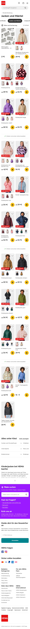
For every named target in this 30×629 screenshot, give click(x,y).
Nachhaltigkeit (5, 595)
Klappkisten (4, 583)
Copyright (10, 610)
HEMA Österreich (20, 597)
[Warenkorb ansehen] (23, 3)
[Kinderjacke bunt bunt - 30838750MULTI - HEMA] (7, 119)
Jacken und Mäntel (15, 21)
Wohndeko (4, 578)
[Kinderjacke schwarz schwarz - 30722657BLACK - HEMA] (7, 274)
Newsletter (19, 573)
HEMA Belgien (20, 592)
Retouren (5, 505)
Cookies (3, 610)
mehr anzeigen (24, 438)
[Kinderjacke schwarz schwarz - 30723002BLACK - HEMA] (26, 231)
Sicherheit (4, 602)
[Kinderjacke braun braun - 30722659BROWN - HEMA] (3, 274)
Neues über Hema (6, 590)
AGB (26, 608)
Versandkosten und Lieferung (11, 503)
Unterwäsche (5, 448)
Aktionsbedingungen (7, 598)
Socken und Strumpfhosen (9, 443)
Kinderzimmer (5, 454)
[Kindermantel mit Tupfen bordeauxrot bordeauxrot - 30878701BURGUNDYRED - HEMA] (17, 83)
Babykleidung (5, 573)
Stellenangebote (6, 593)
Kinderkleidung (7, 13)
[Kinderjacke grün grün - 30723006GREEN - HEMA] (21, 231)
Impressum (17, 610)
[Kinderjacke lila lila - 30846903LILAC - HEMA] (3, 83)
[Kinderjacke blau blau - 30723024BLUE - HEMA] (17, 231)
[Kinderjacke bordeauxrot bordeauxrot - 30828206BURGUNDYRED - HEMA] (7, 83)
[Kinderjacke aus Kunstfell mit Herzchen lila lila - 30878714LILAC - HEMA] (21, 83)
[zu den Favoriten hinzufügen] (12, 30)
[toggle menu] (27, 3)
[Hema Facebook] (3, 552)
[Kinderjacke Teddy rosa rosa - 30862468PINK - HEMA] (21, 48)
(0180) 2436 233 (6, 514)
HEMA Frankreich (20, 595)
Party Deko (4, 580)
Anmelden (15, 540)
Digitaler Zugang (6, 608)
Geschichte (4, 588)
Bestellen (5, 507)
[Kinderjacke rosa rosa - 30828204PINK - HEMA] (11, 83)
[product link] (7, 36)
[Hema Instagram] (6, 552)
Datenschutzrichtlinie (18, 608)
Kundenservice (5, 600)
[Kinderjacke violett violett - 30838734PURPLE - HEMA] (3, 119)
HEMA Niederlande (21, 590)
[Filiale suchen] (26, 494)
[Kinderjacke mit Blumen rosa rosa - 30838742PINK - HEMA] (11, 119)
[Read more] (15, 480)
